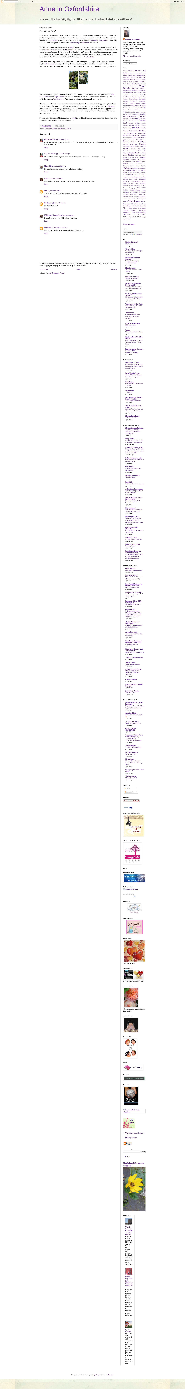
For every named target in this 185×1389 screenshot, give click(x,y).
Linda (46, 178)
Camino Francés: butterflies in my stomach (134, 461)
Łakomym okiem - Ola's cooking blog (133, 602)
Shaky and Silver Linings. (133, 332)
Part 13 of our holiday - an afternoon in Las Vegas (134, 410)
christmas (135, 106)
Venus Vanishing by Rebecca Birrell (132, 262)
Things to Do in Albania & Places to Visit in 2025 (134, 578)
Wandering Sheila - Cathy (134, 304)
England (142, 116)
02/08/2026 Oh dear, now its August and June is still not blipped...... (134, 366)
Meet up (138, 155)
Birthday (125, 86)
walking (142, 212)
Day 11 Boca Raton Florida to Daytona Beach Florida (134, 707)
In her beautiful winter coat (134, 653)
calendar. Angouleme (130, 95)
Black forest (134, 86)
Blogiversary (127, 90)
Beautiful (142, 82)
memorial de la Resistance (131, 157)
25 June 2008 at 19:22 (62, 139)
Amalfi (130, 75)
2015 (129, 73)
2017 (137, 73)
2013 (143, 70)
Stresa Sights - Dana (132, 517)
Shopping (132, 188)
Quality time (126, 177)
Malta (143, 153)
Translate (139, 235)
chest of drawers (131, 680)
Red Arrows (133, 179)
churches (142, 106)
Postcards (127, 174)
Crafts (131, 112)
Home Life (133, 144)
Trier (133, 206)
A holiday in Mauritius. (133, 401)
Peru (139, 170)
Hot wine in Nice (131, 418)
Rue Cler (126, 183)
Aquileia (133, 77)
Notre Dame (134, 166)
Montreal (126, 159)
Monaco (142, 157)
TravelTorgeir (130, 662)
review (125, 181)
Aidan (125, 75)
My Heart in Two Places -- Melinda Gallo (134, 498)
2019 (144, 73)
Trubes (127, 330)
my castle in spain (131, 632)
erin (45, 191)
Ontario (143, 166)
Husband (142, 144)
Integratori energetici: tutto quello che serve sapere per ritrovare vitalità (134, 451)
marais (125, 155)
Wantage (131, 215)
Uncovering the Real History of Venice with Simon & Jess (132, 432)
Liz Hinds (47, 203)
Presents (135, 175)
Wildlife (143, 215)
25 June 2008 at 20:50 (62, 154)
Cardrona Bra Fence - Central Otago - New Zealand (132, 316)
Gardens (142, 135)
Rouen (143, 181)
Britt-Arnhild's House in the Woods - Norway (133, 585)
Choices (143, 103)
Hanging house (130, 546)
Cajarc (143, 93)
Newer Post (44, 269)
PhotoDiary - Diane (132, 363)
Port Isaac (136, 173)
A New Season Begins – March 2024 (133, 469)
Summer (125, 197)
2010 (132, 71)
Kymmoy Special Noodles (80, 42)
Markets (131, 155)
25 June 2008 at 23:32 (59, 166)
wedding (137, 215)
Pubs (144, 175)
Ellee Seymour (130, 268)
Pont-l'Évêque (128, 1330)
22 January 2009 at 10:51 (60, 227)
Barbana (125, 82)
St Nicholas (133, 192)
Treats (129, 206)
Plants (125, 173)
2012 (139, 71)
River (129, 181)
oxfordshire (133, 168)
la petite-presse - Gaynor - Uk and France (134, 350)
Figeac (133, 121)
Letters (139, 151)
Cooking (137, 110)
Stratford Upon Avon (130, 194)
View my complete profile (132, 56)
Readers (143, 177)
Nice (132, 164)
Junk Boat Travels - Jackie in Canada (134, 703)
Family (137, 119)
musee (130, 162)
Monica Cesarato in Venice (134, 428)
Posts (128, 788)
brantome (139, 90)
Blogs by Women (131, 1138)
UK (144, 206)
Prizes (140, 175)
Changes (125, 101)
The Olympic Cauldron (133, 724)
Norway (125, 166)
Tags (136, 199)
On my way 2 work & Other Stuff (134, 771)
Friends (63, 129)
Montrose (133, 159)
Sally (71, 47)
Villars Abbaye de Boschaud (137, 208)
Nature (125, 164)
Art (144, 77)
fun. (124, 135)
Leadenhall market (129, 151)
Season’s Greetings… (132, 352)
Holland (125, 144)
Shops (138, 188)
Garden (137, 135)
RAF (139, 177)
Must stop (128, 244)
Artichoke (126, 79)
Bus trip (125, 93)
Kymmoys (53, 40)
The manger (127, 204)
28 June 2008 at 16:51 (68, 215)
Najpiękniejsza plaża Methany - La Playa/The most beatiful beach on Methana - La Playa (133, 614)
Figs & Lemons (130, 508)
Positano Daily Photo (132, 544)
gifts (134, 138)
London (135, 153)
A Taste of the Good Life (133, 539)
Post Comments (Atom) (56, 273)
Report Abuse (128, 224)
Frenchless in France (132, 373)
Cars (144, 97)
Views (125, 208)
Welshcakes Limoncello (52, 215)
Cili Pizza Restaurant (132, 664)
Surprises (142, 197)
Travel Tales (129, 313)
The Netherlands (137, 204)
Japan (141, 146)
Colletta (142, 108)
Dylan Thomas (60, 97)
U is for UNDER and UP (133, 747)
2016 (133, 73)
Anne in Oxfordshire (69, 9)
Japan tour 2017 (130, 754)
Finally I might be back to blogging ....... (133, 1164)
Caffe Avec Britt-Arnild (133, 592)
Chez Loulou (129, 382)
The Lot (143, 201)
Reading (125, 179)
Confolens (131, 110)
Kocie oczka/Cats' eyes (132, 604)
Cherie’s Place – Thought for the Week (133, 252)
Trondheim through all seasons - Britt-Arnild (133, 642)
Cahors (139, 93)
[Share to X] (60, 126)
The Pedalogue (130, 746)
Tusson (137, 206)
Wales (137, 212)
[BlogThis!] (58, 126)
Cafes (134, 93)
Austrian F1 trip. (134, 79)
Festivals (125, 121)
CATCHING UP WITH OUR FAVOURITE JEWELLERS (134, 441)
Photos (143, 170)
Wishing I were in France (134, 658)
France (138, 123)
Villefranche (142, 210)
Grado (139, 138)
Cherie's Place (130, 249)
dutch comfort (130, 568)
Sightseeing (135, 190)
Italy (137, 146)
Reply (46, 147)
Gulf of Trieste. (140, 140)
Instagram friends (128, 146)
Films (55, 129)
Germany (126, 138)
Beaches (136, 82)
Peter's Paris (129, 391)
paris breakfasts (130, 713)
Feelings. (143, 119)
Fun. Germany (130, 135)
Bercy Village (127, 84)
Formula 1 (131, 123)
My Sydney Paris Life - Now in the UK (133, 284)
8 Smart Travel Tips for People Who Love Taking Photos (133, 763)
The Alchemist (130, 477)
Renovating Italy (131, 538)
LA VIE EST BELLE (131, 752)
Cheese (131, 103)
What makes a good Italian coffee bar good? (134, 492)
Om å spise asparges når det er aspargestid (134, 595)
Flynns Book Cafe (131, 778)
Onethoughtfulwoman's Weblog (133, 295)
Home (79, 269)
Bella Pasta (89, 57)
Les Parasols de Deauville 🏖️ (133, 716)
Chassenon (142, 101)
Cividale (125, 108)
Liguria (125, 153)
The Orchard (51, 64)
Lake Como (141, 149)
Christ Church (127, 106)
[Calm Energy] (134, 914)
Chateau (125, 103)
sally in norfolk (49, 139)
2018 (140, 73)
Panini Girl (129, 482)
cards (139, 97)
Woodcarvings (141, 217)
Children (137, 103)
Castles (125, 99)
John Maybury (58, 99)
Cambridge (48, 129)
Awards (143, 79)
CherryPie (47, 166)
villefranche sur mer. (129, 212)
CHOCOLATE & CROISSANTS (130, 729)
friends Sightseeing (132, 131)
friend (129, 128)
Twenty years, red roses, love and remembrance (133, 288)
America (135, 75)
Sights (125, 190)
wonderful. (134, 217)
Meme (143, 155)
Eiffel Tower (134, 117)
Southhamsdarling (131, 277)
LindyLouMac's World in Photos (134, 338)
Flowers (142, 121)
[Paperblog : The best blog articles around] (128, 809)
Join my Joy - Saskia (132, 691)
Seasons (125, 188)
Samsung (136, 186)
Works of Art (127, 219)
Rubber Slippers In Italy (133, 458)
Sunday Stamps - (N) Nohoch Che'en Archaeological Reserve (133, 739)
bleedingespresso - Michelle (131, 528)
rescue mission (51, 50)
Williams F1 (126, 217)
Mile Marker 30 (130, 325)
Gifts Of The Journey (132, 323)
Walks (69, 129)
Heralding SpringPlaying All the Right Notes (133, 626)
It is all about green (131, 644)
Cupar (135, 112)
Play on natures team (132, 587)
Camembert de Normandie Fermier (134, 385)
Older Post (113, 269)
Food (59, 129)
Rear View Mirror (131, 575)
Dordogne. (135, 114)
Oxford (126, 168)
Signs (144, 190)
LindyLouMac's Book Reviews (132, 258)
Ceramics (142, 99)
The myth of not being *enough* (132, 674)
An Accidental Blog (131, 722)
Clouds (131, 108)
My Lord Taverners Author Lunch (134, 271)
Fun (141, 130)
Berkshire (135, 84)
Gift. (130, 138)
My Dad (143, 162)
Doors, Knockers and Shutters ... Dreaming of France (129, 1281)
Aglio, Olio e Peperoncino (134, 489)
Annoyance (126, 77)
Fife (130, 121)
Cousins (126, 112)
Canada (134, 97)
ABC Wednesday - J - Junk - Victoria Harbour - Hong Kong (134, 342)
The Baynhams (130, 776)
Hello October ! (130, 693)
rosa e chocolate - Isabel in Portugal (134, 685)
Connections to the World (134, 735)
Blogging (135, 88)
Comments (130, 792)
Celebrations (133, 99)
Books (134, 90)
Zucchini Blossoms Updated (134, 484)
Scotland (142, 186)
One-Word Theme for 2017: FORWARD (134, 532)
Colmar (125, 110)
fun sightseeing (140, 133)
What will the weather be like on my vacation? (133, 511)
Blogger (110, 1375)
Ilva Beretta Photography (134, 447)
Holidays (141, 142)
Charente (134, 101)
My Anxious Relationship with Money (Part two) (133, 298)
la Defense (132, 149)
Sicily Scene (129, 439)
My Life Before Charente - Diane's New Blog (134, 398)
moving (125, 162)
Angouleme (141, 75)
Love (139, 153)
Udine (141, 206)
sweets (125, 199)
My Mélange (129, 759)
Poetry (130, 173)
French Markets (134, 125)
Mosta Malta (141, 159)
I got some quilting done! (133, 570)
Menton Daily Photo (132, 416)
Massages (112, 106)
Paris (130, 170)
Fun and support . (129, 133)
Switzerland (131, 199)
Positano (143, 173)
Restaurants (142, 179)
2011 (136, 71)
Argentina (139, 77)
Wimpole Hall (71, 50)
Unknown (47, 227)
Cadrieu (130, 93)
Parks (135, 170)
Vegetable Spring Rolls (98, 40)
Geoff (73, 118)
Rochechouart (136, 181)
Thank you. (134, 201)
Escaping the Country (132, 475)
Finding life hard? (131, 242)
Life (144, 151)
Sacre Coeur (135, 183)
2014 (125, 73)
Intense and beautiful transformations (132, 502)
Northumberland (140, 164)
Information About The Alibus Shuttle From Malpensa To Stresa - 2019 (134, 520)
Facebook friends (129, 119)
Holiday (133, 142)
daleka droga (130, 609)
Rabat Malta (134, 177)
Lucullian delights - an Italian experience (133, 552)
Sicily (143, 188)
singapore (126, 192)
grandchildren (131, 140)
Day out (139, 112)
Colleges (136, 108)
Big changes (141, 84)
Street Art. (142, 194)
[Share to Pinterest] (63, 126)
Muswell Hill (136, 162)
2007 (124, 71)
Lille (130, 153)
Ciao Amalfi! (129, 467)
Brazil (143, 90)
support (136, 197)
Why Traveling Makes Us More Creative (133, 307)
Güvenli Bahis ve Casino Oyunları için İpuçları (133, 376)
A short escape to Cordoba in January (134, 635)
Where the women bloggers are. (134, 1134)
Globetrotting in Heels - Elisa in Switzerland (133, 670)
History (126, 142)
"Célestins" (129, 392)
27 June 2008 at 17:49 (58, 203)
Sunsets (131, 197)
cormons (142, 110)
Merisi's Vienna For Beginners (132, 623)
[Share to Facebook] (61, 126)
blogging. (142, 88)
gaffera (96, 1375)
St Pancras (142, 192)
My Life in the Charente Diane (133, 407)
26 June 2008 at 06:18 (56, 178)
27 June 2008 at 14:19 (54, 191)
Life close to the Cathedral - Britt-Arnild (134, 650)
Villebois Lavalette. (129, 210)
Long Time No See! (131, 279)
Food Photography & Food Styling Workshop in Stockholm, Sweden (134, 556)
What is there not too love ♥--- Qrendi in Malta (129, 1231)
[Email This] (56, 126)
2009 (128, 71)
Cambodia (142, 95)
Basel (130, 82)
